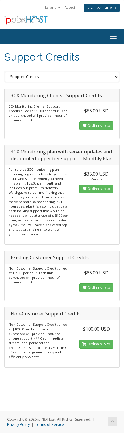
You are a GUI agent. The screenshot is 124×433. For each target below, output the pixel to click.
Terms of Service (49, 424)
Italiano (51, 7)
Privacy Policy (18, 424)
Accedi (70, 7)
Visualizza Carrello (101, 7)
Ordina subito (98, 125)
